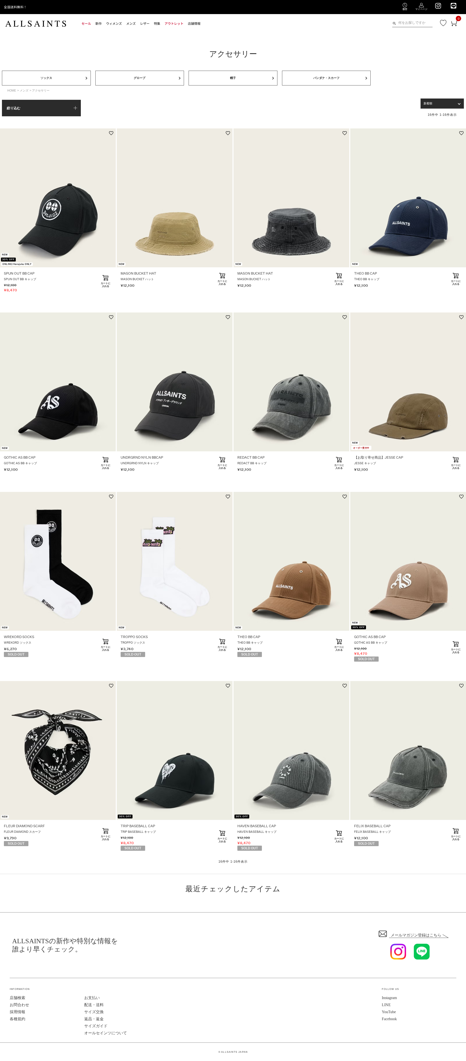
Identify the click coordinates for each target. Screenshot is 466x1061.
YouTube (389, 1012)
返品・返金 (94, 1019)
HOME (11, 90)
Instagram (389, 998)
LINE (386, 1005)
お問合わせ (19, 1005)
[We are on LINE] (453, 5)
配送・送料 (94, 1005)
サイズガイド (96, 1026)
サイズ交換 (94, 1012)
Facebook (389, 1019)
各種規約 (17, 1019)
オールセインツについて (105, 1033)
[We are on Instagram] (438, 6)
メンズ (24, 90)
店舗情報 (194, 23)
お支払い (92, 998)
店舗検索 (17, 998)
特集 (157, 23)
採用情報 (17, 1012)
